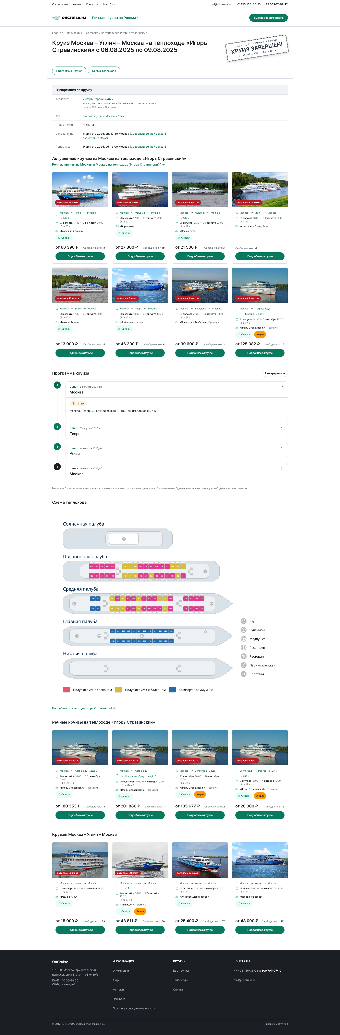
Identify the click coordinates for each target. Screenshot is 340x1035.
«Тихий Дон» (127, 904)
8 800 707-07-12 (276, 4)
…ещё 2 (184, 217)
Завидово (200, 308)
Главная (57, 32)
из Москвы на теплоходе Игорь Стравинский (116, 32)
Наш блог (109, 4)
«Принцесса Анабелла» (193, 322)
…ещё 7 (213, 770)
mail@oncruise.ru (221, 4)
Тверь (138, 308)
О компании (60, 4)
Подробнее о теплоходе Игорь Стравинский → (83, 708)
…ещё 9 (93, 770)
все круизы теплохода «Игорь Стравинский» (108, 103)
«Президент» (187, 231)
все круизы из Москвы (96, 137)
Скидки (65, 237)
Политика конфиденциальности (134, 1008)
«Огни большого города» (194, 896)
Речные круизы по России (114, 18)
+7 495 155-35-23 (248, 4)
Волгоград (201, 770)
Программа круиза (69, 70)
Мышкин (140, 212)
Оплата (178, 989)
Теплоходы (180, 980)
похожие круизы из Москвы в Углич (103, 116)
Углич (258, 212)
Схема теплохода (104, 70)
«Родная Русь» (69, 896)
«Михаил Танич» (69, 322)
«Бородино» (127, 226)
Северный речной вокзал (148, 133)
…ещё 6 (65, 217)
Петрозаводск (263, 308)
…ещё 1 (125, 888)
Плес (78, 212)
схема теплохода (146, 103)
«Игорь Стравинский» (98, 99)
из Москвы (74, 32)
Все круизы (181, 970)
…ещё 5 (260, 313)
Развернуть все (275, 373)
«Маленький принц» (71, 231)
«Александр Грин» (250, 226)
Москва (64, 212)
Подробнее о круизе (80, 256)
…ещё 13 (151, 776)
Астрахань (81, 770)
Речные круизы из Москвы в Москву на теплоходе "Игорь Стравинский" (106, 164)
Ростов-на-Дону (135, 776)
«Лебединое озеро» (131, 322)
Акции (77, 4)
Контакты (92, 4)
